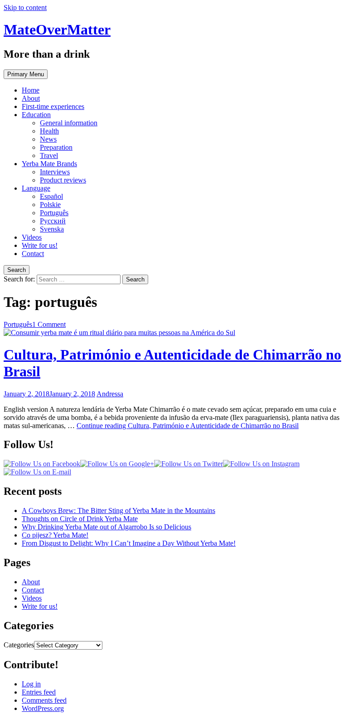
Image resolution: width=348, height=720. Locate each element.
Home (30, 90)
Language (36, 188)
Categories (19, 645)
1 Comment (49, 324)
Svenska (52, 229)
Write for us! (40, 245)
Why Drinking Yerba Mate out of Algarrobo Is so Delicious (106, 527)
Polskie (50, 204)
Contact (33, 253)
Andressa (110, 394)
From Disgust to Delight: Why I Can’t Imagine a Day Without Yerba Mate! (129, 543)
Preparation (56, 147)
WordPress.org (43, 708)
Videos (32, 237)
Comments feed (44, 700)
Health (49, 131)
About (31, 98)
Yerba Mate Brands (49, 164)
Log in (31, 684)
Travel (49, 155)
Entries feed (39, 692)
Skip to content (25, 7)
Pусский (53, 221)
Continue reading (188, 425)
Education (36, 114)
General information (68, 123)
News (48, 139)
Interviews (55, 172)
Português (54, 213)
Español (51, 196)
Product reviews (63, 180)
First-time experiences (53, 106)
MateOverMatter (57, 29)
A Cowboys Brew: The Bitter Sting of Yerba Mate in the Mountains (118, 510)
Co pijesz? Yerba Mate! (55, 535)
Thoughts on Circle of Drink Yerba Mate (80, 519)
